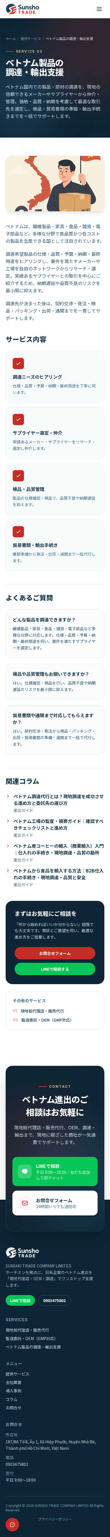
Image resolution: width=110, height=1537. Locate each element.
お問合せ (13, 1407)
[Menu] (99, 9)
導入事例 (13, 1391)
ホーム (11, 38)
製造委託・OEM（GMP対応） (32, 1338)
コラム (11, 1399)
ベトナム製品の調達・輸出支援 (33, 1347)
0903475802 (54, 1300)
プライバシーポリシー (55, 1519)
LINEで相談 (20, 1300)
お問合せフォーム (55, 953)
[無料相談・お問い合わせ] (12, 1524)
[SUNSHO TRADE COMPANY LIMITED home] (22, 9)
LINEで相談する (55, 969)
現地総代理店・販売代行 (27, 1330)
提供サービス (31, 38)
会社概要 (13, 1382)
